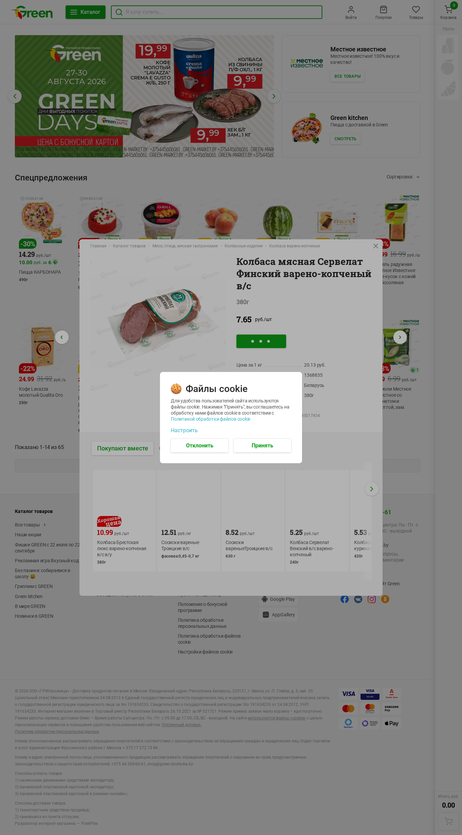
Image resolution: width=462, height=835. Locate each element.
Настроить (184, 430)
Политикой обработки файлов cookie (210, 418)
